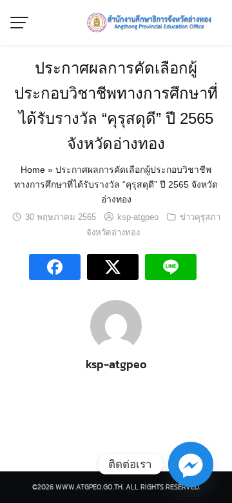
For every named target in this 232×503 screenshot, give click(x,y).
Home (33, 169)
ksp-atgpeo (138, 217)
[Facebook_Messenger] (190, 464)
